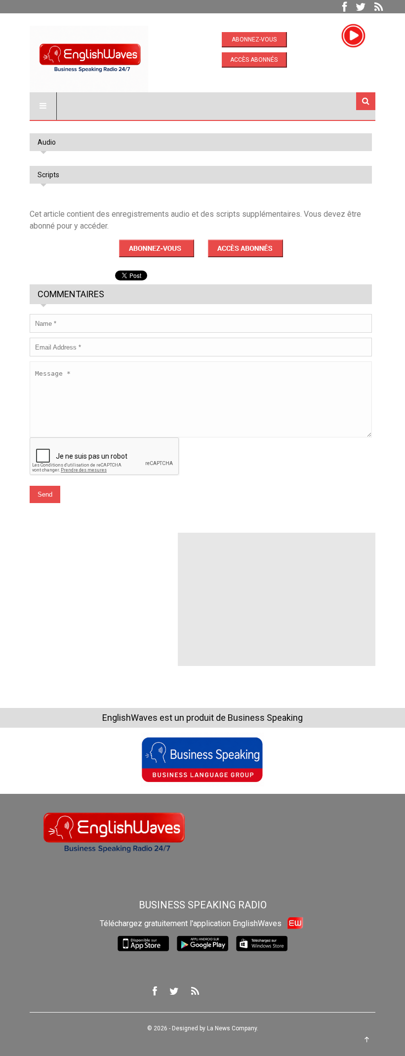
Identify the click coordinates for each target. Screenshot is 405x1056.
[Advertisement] (104, 594)
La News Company (232, 1028)
